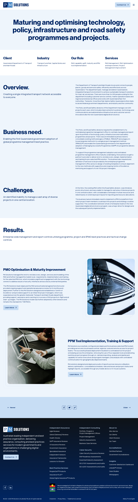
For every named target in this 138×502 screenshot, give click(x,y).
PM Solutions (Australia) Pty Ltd (21, 499)
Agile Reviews (55, 431)
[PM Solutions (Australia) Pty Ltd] (16, 5)
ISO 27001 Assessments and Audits (92, 463)
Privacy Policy (62, 499)
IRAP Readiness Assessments (90, 457)
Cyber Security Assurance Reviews (91, 453)
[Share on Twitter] (69, 407)
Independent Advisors (58, 455)
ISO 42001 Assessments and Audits (92, 467)
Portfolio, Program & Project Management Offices (89, 432)
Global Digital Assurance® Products (62, 478)
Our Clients (113, 435)
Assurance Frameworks (58, 458)
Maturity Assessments (87, 440)
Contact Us (121, 5)
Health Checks (55, 438)
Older (125, 407)
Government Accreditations (119, 455)
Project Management (87, 437)
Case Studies (114, 471)
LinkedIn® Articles (115, 468)
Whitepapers (114, 475)
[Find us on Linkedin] (10, 487)
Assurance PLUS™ (56, 475)
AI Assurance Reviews (57, 445)
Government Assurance (58, 448)
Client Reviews (114, 438)
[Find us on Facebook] (5, 487)
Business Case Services (87, 443)
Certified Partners (115, 451)
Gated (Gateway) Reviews (59, 435)
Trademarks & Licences (74, 499)
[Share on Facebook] (64, 407)
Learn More (9, 307)
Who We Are (113, 431)
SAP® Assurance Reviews (59, 441)
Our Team (112, 441)
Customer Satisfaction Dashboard (121, 464)
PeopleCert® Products (58, 471)
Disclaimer (53, 499)
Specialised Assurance (58, 451)
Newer (12, 407)
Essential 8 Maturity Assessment (91, 460)
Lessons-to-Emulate (57, 461)
